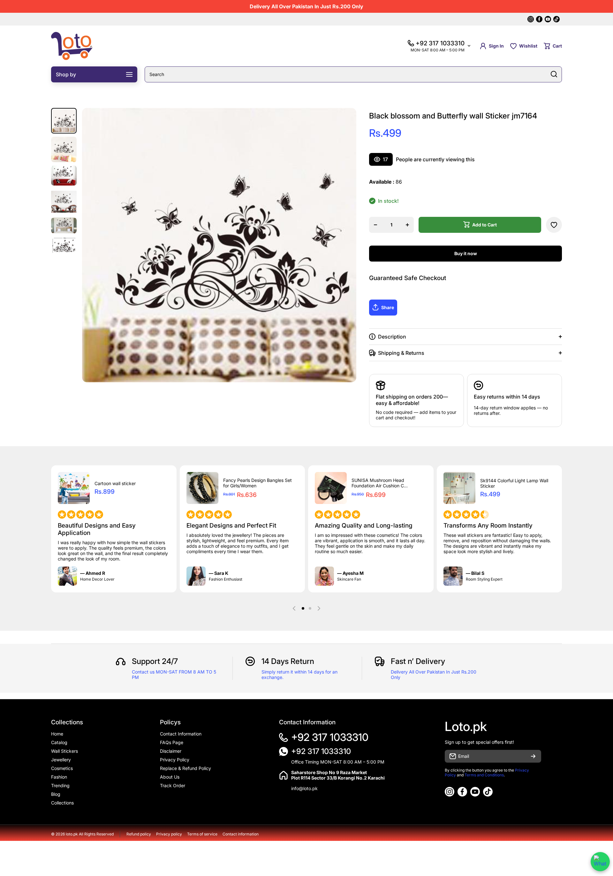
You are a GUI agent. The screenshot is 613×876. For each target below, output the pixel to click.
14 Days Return (287, 661)
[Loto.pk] (72, 46)
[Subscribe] (533, 756)
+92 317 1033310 (329, 737)
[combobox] (353, 74)
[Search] (554, 74)
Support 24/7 (155, 661)
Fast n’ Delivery (418, 661)
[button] (553, 46)
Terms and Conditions (484, 775)
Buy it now (465, 253)
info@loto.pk (304, 788)
